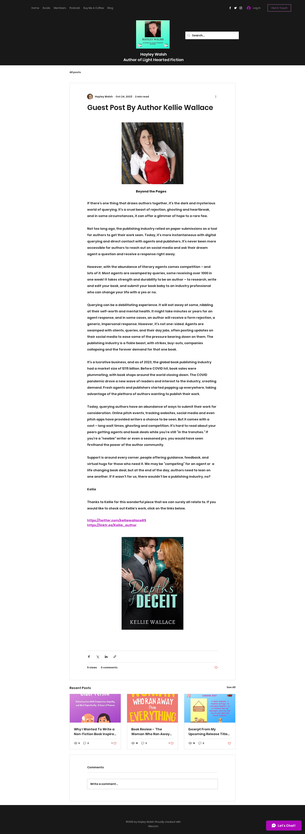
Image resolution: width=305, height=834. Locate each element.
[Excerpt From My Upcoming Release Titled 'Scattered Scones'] (209, 708)
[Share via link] (114, 656)
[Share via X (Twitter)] (97, 656)
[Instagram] (241, 8)
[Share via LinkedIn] (106, 656)
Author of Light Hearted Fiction (153, 60)
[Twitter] (235, 8)
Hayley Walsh (153, 54)
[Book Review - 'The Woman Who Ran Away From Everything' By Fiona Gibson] (152, 708)
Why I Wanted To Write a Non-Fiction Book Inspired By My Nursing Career (95, 731)
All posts (75, 72)
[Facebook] (230, 8)
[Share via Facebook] (89, 656)
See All (231, 687)
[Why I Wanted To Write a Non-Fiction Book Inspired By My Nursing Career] (95, 708)
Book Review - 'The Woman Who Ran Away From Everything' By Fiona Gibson (152, 731)
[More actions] (216, 96)
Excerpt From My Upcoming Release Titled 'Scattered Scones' (209, 731)
